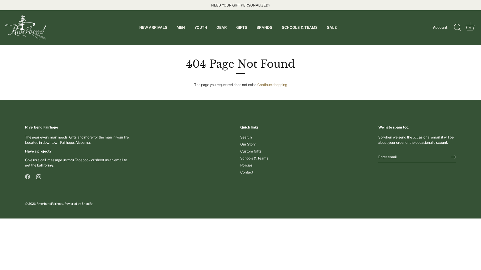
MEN (181, 27)
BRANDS (264, 27)
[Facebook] (27, 176)
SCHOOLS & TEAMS (300, 27)
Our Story (248, 144)
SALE (332, 27)
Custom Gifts (250, 151)
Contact (246, 172)
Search (246, 137)
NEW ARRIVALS (153, 27)
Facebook (82, 160)
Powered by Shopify (78, 204)
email (118, 160)
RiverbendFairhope (50, 204)
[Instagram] (38, 176)
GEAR (221, 27)
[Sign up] (453, 157)
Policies (246, 165)
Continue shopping (272, 84)
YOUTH (200, 27)
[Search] (457, 27)
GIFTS (241, 27)
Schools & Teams (254, 158)
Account (440, 27)
